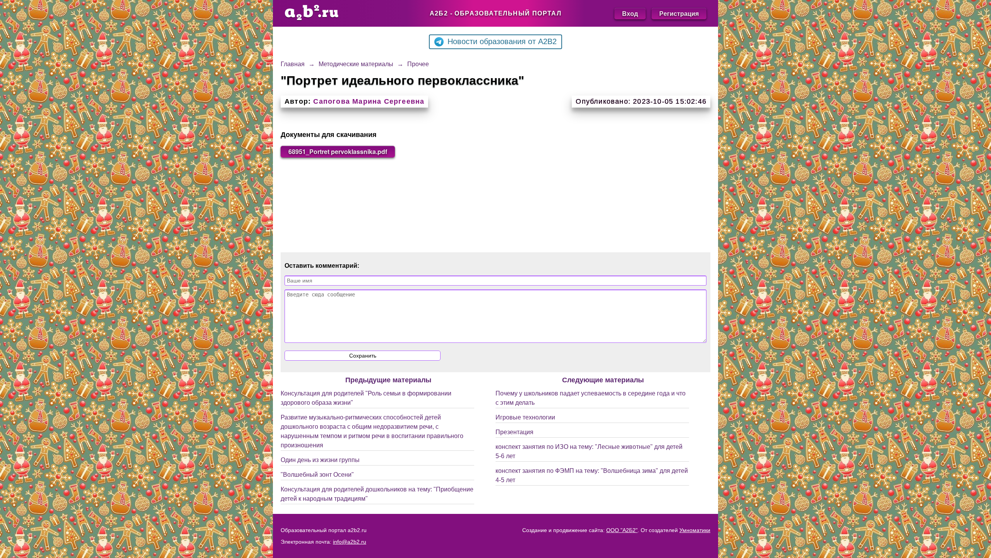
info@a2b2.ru (349, 542)
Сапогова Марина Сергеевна (368, 101)
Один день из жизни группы (320, 460)
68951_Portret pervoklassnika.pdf (337, 151)
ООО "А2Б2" (622, 530)
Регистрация (679, 13)
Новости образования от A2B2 (502, 41)
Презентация (514, 432)
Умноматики (694, 530)
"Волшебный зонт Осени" (317, 474)
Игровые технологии (525, 417)
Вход (630, 13)
